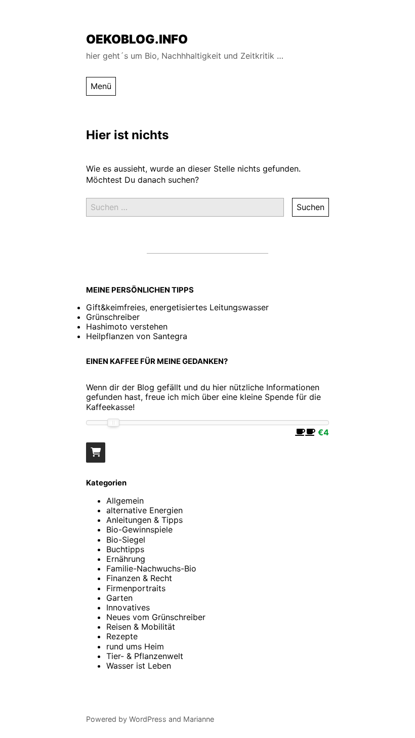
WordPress (148, 719)
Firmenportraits (135, 588)
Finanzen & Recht (139, 578)
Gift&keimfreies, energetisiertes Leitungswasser (177, 307)
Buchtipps (125, 549)
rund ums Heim (135, 646)
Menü (101, 86)
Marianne (198, 719)
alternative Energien (144, 510)
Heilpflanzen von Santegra (136, 336)
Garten (119, 598)
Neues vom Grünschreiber (155, 617)
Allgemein (125, 501)
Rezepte (122, 636)
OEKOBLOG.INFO (137, 39)
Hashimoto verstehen (127, 326)
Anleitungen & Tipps (144, 520)
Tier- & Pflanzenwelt (144, 656)
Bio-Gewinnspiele (139, 529)
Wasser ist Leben (138, 666)
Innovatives (128, 607)
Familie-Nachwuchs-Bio (151, 568)
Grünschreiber (113, 317)
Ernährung (125, 559)
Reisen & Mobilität (140, 627)
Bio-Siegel (125, 540)
